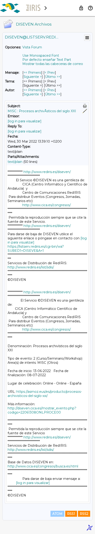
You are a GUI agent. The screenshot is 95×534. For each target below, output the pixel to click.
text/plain (15, 162)
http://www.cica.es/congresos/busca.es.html (43, 466)
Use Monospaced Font (40, 55)
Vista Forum (32, 47)
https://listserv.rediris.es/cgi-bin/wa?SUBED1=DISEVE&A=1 (36, 248)
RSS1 (71, 514)
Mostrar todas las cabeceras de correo (52, 64)
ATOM (57, 514)
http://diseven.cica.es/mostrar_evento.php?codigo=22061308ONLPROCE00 (42, 410)
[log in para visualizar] (25, 121)
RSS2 (84, 514)
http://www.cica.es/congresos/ (46, 205)
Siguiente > (33, 77)
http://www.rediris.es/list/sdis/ (31, 267)
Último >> (52, 77)
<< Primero (32, 72)
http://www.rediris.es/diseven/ (47, 172)
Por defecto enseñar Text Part (46, 60)
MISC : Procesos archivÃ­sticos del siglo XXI (42, 111)
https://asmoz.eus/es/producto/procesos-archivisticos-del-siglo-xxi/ (45, 394)
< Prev (50, 72)
